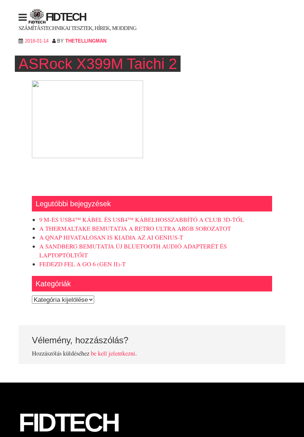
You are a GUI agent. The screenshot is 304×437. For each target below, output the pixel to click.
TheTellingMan (85, 41)
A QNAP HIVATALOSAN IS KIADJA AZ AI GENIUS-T (111, 237)
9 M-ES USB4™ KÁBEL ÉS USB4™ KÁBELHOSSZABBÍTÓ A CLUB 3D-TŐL (141, 220)
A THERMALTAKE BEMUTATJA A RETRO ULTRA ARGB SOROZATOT (135, 228)
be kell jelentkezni (113, 353)
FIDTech (66, 17)
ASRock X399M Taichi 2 (98, 64)
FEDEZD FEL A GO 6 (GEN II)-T (82, 264)
